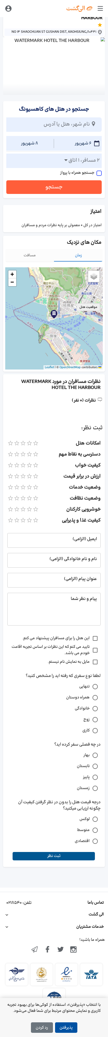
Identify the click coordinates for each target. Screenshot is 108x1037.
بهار (86, 755)
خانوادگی (82, 708)
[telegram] (34, 950)
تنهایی (84, 686)
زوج (86, 719)
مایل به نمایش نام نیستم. (69, 662)
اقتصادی (82, 841)
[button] (54, 314)
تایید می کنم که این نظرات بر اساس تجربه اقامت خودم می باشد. (51, 650)
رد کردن (42, 1028)
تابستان (83, 766)
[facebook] (47, 950)
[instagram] (73, 950)
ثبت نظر (54, 856)
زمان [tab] (78, 255)
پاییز (86, 777)
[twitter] (60, 950)
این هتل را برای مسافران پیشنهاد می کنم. (56, 638)
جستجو (54, 187)
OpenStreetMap (70, 367)
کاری (86, 730)
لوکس (84, 819)
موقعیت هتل (88, 307)
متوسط (83, 830)
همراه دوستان (78, 697)
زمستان (83, 788)
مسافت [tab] (30, 255)
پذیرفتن (66, 1028)
